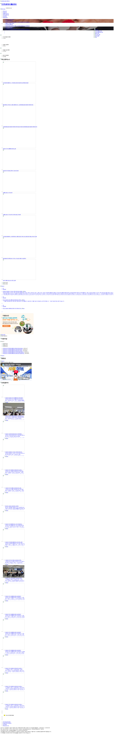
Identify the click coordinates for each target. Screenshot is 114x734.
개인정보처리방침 (6, 721)
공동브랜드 (5, 17)
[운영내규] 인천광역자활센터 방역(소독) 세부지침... (13, 353)
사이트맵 (5, 724)
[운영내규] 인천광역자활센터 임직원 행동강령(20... (13, 352)
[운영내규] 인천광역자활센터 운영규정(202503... (13, 349)
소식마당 (5, 16)
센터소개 (5, 11)
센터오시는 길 (6, 725)
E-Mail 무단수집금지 (7, 723)
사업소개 (5, 12)
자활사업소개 (6, 13)
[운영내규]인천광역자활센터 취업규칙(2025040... (13, 348)
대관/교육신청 (6, 14)
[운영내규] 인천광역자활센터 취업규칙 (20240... (13, 350)
